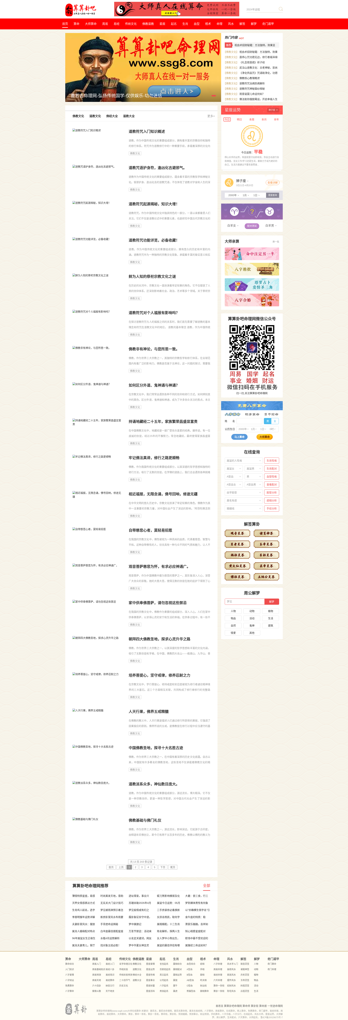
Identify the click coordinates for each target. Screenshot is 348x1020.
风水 (231, 23)
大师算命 (91, 23)
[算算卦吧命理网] (89, 10)
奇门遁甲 (268, 23)
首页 (65, 23)
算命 (76, 23)
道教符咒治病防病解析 (252, 83)
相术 (208, 23)
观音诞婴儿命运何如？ (252, 93)
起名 (174, 23)
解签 (242, 23)
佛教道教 (148, 23)
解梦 (254, 23)
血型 (197, 23)
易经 (116, 23)
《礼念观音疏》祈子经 (252, 62)
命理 (219, 23)
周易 (105, 23)
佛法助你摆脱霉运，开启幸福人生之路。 (251, 102)
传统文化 (131, 23)
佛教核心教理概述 (249, 78)
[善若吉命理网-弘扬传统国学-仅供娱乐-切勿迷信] (143, 34)
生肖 (185, 23)
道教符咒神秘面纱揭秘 (252, 88)
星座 (162, 23)
